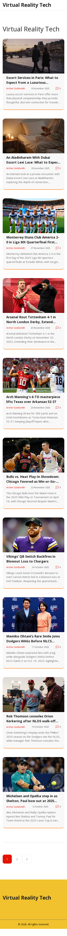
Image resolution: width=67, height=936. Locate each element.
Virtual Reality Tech (27, 4)
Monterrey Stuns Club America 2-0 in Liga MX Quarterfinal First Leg (32, 240)
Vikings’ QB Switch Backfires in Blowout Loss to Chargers (30, 558)
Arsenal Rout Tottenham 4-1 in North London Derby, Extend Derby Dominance (31, 319)
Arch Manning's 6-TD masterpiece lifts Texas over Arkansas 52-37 (33, 399)
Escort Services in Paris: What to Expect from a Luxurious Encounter (32, 80)
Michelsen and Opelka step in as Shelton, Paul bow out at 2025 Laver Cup (31, 798)
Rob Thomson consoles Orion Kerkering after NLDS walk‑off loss (30, 719)
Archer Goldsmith (15, 88)
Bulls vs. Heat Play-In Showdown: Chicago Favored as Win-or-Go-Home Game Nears (32, 479)
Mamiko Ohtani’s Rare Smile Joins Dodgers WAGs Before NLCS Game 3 (33, 639)
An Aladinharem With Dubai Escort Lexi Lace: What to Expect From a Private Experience (32, 160)
